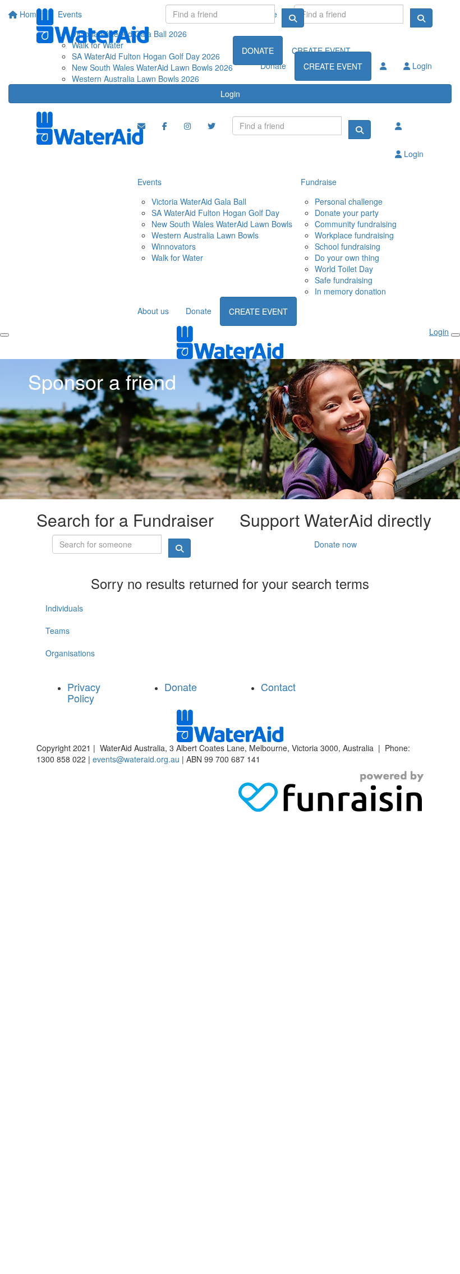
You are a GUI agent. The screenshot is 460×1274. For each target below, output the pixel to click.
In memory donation (350, 291)
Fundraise (319, 181)
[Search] (293, 17)
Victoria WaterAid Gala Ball (198, 201)
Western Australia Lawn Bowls (205, 235)
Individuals (64, 608)
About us (153, 310)
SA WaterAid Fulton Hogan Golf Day (215, 212)
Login (230, 93)
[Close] (455, 335)
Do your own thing (347, 257)
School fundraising (347, 246)
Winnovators (173, 246)
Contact (278, 686)
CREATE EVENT (332, 66)
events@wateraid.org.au (136, 759)
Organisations (70, 653)
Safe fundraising (343, 280)
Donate (273, 65)
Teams (57, 630)
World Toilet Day (344, 268)
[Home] (92, 26)
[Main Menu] (4, 335)
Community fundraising (356, 223)
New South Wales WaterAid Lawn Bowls (221, 223)
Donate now (335, 544)
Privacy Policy (83, 692)
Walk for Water (177, 257)
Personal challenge (349, 201)
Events (149, 181)
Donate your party (347, 212)
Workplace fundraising (354, 235)
